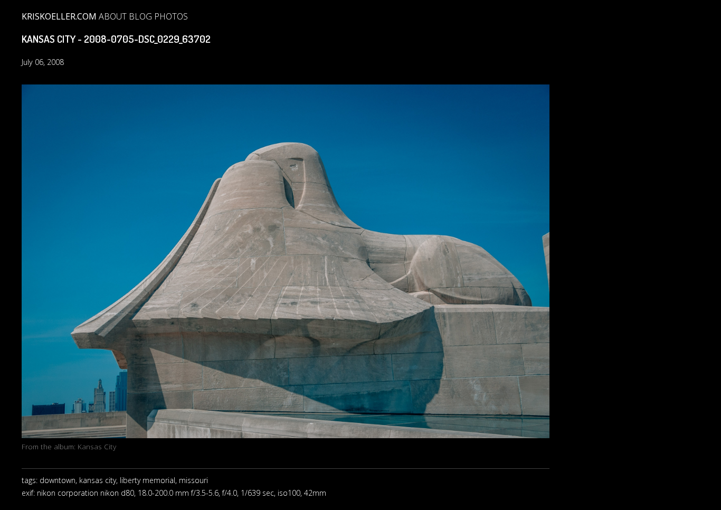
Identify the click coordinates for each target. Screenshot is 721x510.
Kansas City (97, 446)
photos (171, 16)
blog (140, 16)
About (113, 16)
